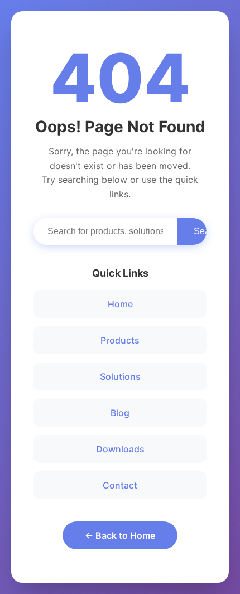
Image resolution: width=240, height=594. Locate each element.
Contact (120, 485)
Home (120, 304)
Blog (120, 412)
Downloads (120, 449)
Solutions (120, 376)
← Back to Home (120, 535)
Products (120, 340)
